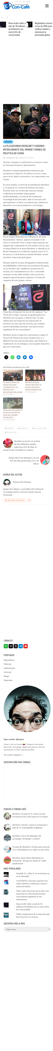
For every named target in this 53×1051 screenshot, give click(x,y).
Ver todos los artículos (16, 500)
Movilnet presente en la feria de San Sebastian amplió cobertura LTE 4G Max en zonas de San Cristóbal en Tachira (21, 445)
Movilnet (8, 142)
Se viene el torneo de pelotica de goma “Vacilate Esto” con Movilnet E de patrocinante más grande (13, 387)
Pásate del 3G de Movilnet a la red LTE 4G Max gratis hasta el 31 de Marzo (24, 460)
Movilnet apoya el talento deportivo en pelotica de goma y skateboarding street (33, 386)
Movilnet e (24, 428)
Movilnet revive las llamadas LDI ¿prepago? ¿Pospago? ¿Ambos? (26, 837)
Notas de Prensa (28, 158)
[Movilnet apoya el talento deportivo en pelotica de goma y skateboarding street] (35, 375)
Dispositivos (9, 660)
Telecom (7, 664)
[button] (7, 17)
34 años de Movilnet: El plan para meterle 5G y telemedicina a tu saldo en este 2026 (31, 848)
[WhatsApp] (6, 646)
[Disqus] (26, 539)
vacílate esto (11, 432)
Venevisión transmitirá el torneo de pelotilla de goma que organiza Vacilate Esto (12, 413)
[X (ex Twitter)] (16, 646)
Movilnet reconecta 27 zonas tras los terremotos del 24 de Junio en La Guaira (30, 815)
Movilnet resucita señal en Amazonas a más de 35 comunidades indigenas (30, 826)
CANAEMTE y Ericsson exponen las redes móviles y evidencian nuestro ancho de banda (32, 883)
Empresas (8, 680)
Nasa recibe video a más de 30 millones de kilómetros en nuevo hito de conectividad (17, 29)
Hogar (6, 676)
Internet (7, 672)
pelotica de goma (41, 428)
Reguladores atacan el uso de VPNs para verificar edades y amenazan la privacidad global (43, 29)
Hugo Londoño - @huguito (14, 739)
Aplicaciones (9, 668)
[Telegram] (20, 646)
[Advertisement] (26, 74)
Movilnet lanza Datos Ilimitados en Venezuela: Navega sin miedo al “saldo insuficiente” (29, 861)
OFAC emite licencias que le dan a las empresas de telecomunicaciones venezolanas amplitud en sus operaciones (32, 895)
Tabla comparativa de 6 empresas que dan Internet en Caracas (33, 915)
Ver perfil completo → (14, 754)
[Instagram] (11, 646)
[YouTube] (25, 646)
